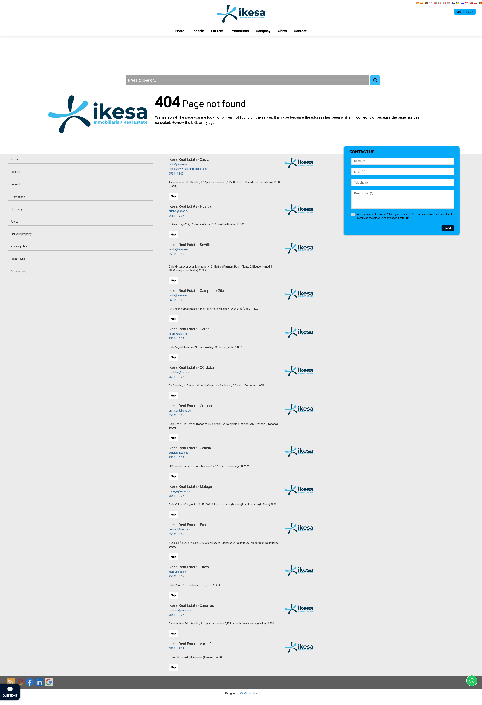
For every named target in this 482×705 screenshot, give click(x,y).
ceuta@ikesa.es (178, 333)
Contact (300, 31)
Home (180, 31)
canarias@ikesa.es (180, 610)
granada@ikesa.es (180, 410)
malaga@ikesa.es (179, 491)
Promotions (240, 31)
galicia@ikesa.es (178, 452)
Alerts (282, 31)
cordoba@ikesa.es (180, 372)
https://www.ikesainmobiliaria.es (188, 168)
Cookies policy (19, 271)
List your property (21, 234)
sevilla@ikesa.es (178, 249)
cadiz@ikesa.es (178, 164)
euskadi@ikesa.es (179, 529)
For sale (198, 31)
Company (263, 31)
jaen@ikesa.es (177, 571)
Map (173, 196)
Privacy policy (19, 246)
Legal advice (18, 258)
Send (448, 228)
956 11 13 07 (176, 215)
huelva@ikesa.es (179, 211)
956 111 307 (176, 173)
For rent (217, 31)
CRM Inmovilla (248, 693)
